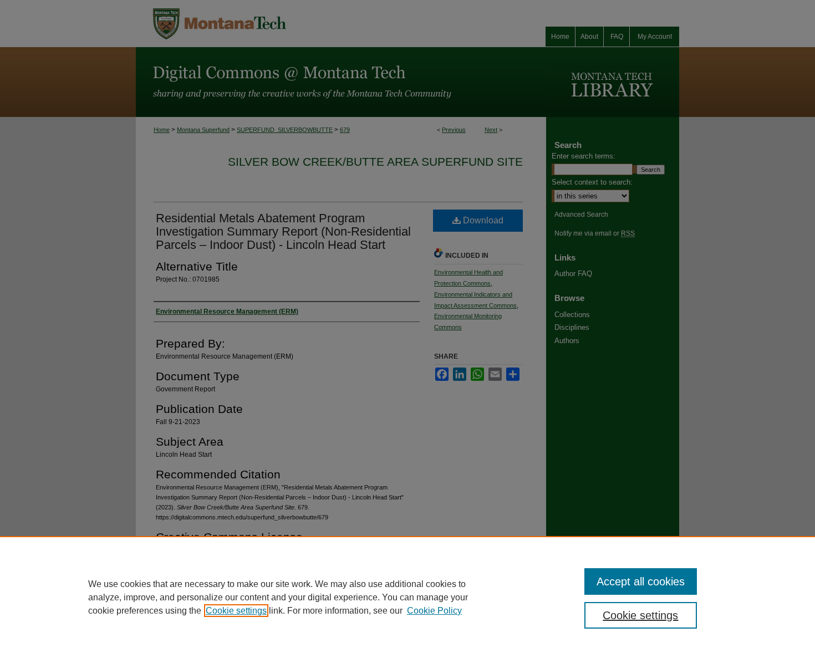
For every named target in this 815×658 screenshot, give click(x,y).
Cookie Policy (434, 610)
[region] (407, 597)
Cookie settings (236, 610)
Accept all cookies (641, 581)
